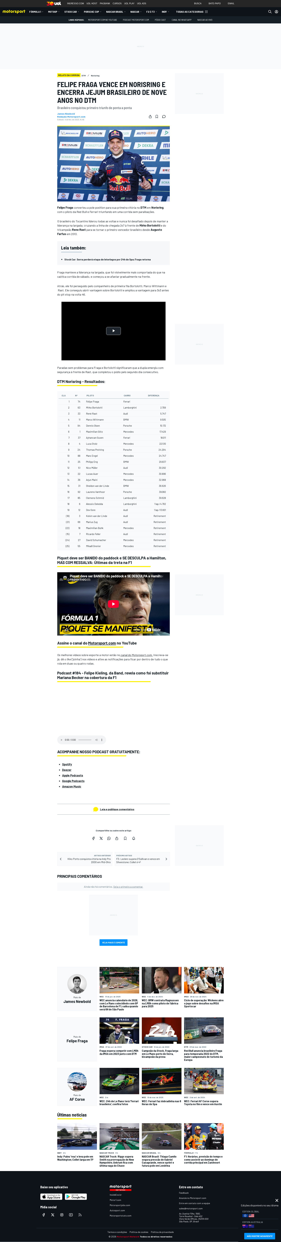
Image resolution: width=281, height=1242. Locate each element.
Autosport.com (117, 1210)
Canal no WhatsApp (182, 19)
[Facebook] (93, 838)
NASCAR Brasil (114, 11)
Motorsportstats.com (120, 1215)
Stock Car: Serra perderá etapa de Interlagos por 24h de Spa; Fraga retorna (107, 259)
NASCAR (134, 11)
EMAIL (231, 3)
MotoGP (52, 11)
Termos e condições (117, 1232)
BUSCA (197, 3)
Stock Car (70, 11)
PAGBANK (105, 3)
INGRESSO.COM (75, 3)
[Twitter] (101, 838)
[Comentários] (165, 116)
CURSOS (117, 3)
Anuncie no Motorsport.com (192, 1198)
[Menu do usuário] (276, 11)
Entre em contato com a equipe (194, 1203)
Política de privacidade (162, 1232)
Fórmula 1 (35, 11)
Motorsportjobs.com (120, 1205)
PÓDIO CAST (160, 19)
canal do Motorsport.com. (136, 655)
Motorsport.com (102, 643)
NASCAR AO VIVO (204, 19)
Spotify (67, 764)
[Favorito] (157, 116)
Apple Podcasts (72, 775)
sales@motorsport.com (191, 1208)
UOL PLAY (129, 3)
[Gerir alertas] (133, 838)
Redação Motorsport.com (71, 117)
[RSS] (80, 1215)
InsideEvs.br (116, 1194)
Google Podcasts (73, 781)
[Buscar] (270, 11)
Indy (164, 11)
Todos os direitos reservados (156, 1236)
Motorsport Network (128, 1236)
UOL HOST (92, 3)
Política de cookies (139, 1232)
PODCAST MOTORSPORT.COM (136, 19)
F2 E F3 (150, 11)
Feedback (184, 1192)
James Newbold (66, 114)
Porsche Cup (91, 11)
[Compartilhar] (150, 116)
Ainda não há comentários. (113, 886)
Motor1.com (115, 1200)
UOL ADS (141, 3)
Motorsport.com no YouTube (102, 19)
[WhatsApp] (109, 838)
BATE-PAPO (215, 3)
